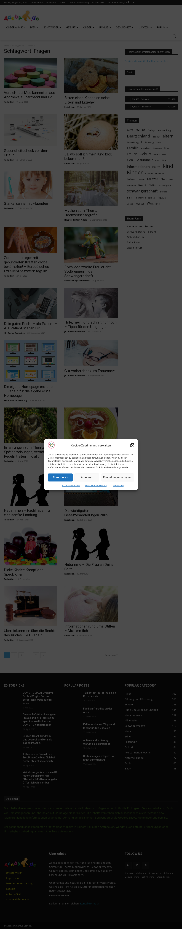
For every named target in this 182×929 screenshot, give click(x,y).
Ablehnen (87, 477)
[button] (132, 445)
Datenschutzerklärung (96, 485)
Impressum (118, 485)
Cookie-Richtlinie (71, 485)
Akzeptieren (60, 477)
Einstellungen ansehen (117, 477)
